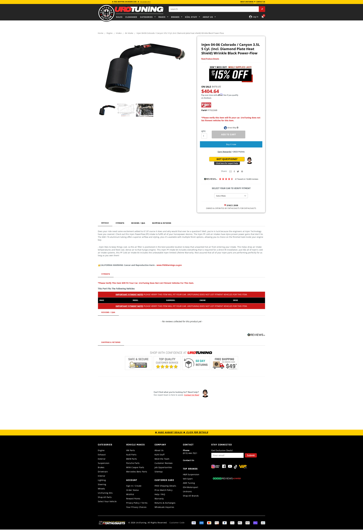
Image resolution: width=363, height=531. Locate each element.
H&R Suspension (191, 474)
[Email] (230, 171)
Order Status (132, 490)
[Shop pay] (255, 522)
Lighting (102, 480)
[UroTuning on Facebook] (224, 467)
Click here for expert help (227, 163)
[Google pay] (232, 522)
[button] (249, 160)
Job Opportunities (163, 467)
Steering (102, 484)
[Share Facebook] (234, 171)
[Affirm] (263, 522)
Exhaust (102, 454)
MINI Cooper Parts (135, 467)
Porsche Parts (133, 463)
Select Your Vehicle (107, 501)
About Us (159, 450)
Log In (255, 16)
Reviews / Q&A (138, 223)
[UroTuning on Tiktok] (235, 467)
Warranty (159, 498)
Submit (251, 455)
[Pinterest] (242, 171)
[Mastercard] (209, 522)
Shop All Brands (191, 495)
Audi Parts (131, 454)
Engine (110, 33)
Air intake (129, 33)
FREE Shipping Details (165, 485)
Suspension (103, 463)
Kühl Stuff (159, 454)
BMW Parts (131, 458)
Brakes (101, 467)
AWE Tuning (189, 483)
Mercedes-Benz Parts (136, 471)
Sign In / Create (133, 485)
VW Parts (130, 450)
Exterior (101, 458)
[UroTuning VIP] (243, 467)
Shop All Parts (105, 497)
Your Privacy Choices (136, 507)
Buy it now (231, 144)
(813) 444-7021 (190, 451)
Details (105, 223)
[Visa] (194, 522)
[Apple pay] (240, 522)
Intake (119, 33)
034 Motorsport (190, 487)
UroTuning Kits (105, 493)
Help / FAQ (160, 494)
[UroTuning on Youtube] (230, 467)
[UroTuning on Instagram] (215, 467)
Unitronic (187, 491)
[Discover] (217, 522)
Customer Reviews (164, 463)
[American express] (201, 522)
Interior (101, 476)
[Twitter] (238, 171)
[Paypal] (224, 522)
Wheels (101, 488)
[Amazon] (247, 522)
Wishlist (130, 494)
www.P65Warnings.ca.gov (169, 265)
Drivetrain (103, 471)
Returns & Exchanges (165, 502)
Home (100, 33)
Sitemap (159, 471)
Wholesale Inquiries (164, 507)
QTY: (203, 131)
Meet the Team (162, 458)
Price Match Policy (163, 490)
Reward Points (133, 498)
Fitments (120, 223)
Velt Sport (188, 478)
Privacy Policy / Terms (136, 502)
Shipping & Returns (161, 223)
